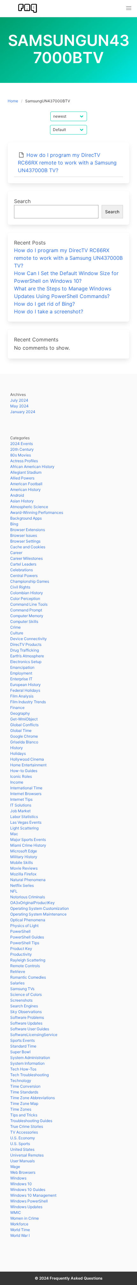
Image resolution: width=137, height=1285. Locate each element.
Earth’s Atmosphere (27, 655)
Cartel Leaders (23, 564)
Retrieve (17, 971)
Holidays (18, 753)
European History (25, 684)
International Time (26, 787)
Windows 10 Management (33, 1195)
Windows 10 (21, 1183)
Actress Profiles (24, 460)
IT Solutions (20, 805)
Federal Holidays (25, 690)
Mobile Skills (21, 862)
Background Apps (26, 518)
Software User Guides (29, 1028)
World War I (20, 1235)
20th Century (22, 449)
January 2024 (22, 411)
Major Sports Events (28, 839)
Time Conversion (25, 1086)
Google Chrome (24, 736)
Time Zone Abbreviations (32, 1097)
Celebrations (21, 569)
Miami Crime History (28, 845)
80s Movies (20, 455)
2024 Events (21, 443)
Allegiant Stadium (25, 472)
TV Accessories (24, 1132)
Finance (17, 707)
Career (16, 552)
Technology (20, 1080)
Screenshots (21, 1000)
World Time (20, 1229)
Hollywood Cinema (27, 759)
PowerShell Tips (24, 942)
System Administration (30, 1057)
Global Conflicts (24, 724)
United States (22, 1149)
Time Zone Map (24, 1103)
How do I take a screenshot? (48, 311)
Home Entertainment (28, 765)
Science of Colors (26, 994)
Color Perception (25, 598)
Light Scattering (24, 828)
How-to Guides (23, 770)
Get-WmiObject (24, 719)
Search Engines (24, 1006)
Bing (14, 524)
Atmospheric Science (29, 506)
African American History (32, 466)
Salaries (17, 983)
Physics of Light (24, 925)
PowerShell (20, 931)
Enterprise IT (21, 678)
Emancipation (22, 667)
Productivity (21, 954)
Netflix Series (22, 885)
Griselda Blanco (24, 742)
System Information (27, 1063)
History (16, 747)
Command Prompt (26, 610)
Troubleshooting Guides (31, 1120)
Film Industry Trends (28, 701)
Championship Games (29, 581)
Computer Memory (26, 615)
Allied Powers (22, 478)
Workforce (19, 1224)
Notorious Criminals (27, 896)
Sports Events (22, 1040)
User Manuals (22, 1160)
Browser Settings (25, 541)
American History (25, 489)
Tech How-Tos (23, 1069)
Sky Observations (26, 1011)
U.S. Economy (22, 1137)
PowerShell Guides (27, 937)
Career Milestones (26, 558)
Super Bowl (20, 1051)
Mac (14, 833)
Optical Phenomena (27, 919)
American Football (26, 483)
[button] (128, 8)
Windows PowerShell (29, 1201)
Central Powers (24, 575)
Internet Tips (21, 799)
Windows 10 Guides (27, 1189)
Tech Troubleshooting (29, 1074)
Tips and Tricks (23, 1115)
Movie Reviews (24, 868)
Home (13, 101)
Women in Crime (24, 1218)
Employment (21, 673)
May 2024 (19, 406)
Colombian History (26, 592)
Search (22, 201)
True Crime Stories (26, 1126)
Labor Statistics (24, 816)
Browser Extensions (27, 529)
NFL (14, 891)
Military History (23, 856)
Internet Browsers (25, 793)
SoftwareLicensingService (33, 1034)
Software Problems (27, 1017)
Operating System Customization (39, 908)
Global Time (21, 730)
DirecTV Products (25, 644)
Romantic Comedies (28, 977)
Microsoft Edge (23, 851)
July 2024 (19, 400)
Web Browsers (22, 1172)
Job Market (20, 810)
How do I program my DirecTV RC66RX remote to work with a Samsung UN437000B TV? (67, 162)
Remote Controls (25, 965)
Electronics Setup (25, 661)
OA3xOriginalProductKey (32, 902)
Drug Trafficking (24, 650)
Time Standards (24, 1092)
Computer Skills (24, 621)
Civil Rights (20, 587)
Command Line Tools (28, 604)
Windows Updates (26, 1206)
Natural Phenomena (28, 879)
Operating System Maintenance (38, 914)
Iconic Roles (21, 776)
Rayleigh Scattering (27, 960)
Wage (15, 1166)
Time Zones (20, 1109)
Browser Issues (23, 535)
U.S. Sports (20, 1143)
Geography (20, 713)
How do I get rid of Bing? (44, 304)
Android (17, 495)
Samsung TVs (22, 988)
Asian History (22, 501)
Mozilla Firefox (23, 874)
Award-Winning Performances (36, 512)
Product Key (21, 948)
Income (16, 782)
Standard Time (23, 1046)
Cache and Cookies (27, 546)
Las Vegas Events (25, 822)
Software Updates (26, 1023)
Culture (16, 633)
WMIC (15, 1212)
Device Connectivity (28, 638)
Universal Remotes (27, 1155)
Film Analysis (21, 696)
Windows (18, 1178)
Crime (15, 627)
